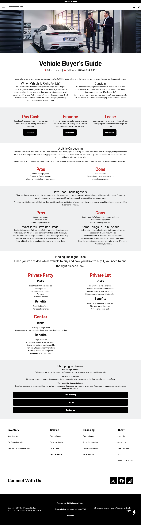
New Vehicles (13, 436)
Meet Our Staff (123, 448)
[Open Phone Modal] (133, 6)
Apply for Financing (90, 442)
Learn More (30, 132)
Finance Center (88, 436)
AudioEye (70, 515)
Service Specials (56, 454)
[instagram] (129, 480)
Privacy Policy (60, 509)
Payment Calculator (90, 448)
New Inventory (70, 394)
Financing (70, 402)
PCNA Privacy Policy (75, 503)
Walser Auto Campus (125, 460)
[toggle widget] (134, 513)
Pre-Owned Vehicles (15, 442)
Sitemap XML (80, 509)
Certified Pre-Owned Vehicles (19, 448)
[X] (113, 480)
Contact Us (70, 410)
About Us (121, 436)
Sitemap (70, 509)
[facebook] (121, 480)
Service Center (55, 436)
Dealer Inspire (128, 509)
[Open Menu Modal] (3, 6)
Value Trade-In (88, 454)
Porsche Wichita (29, 508)
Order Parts (54, 448)
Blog (119, 454)
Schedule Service (56, 442)
